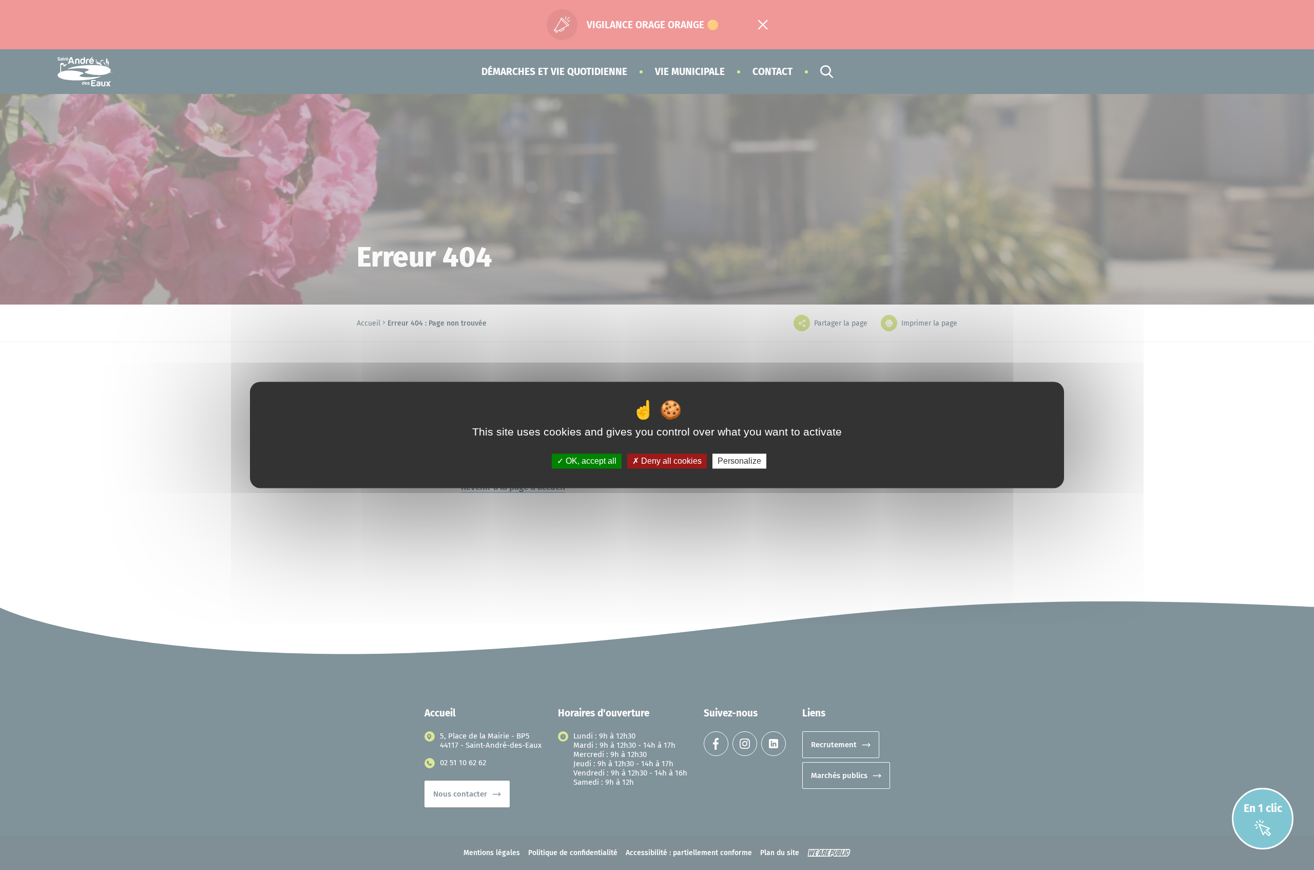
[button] (554, 72)
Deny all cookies (670, 461)
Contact (772, 72)
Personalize (739, 461)
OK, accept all (590, 461)
